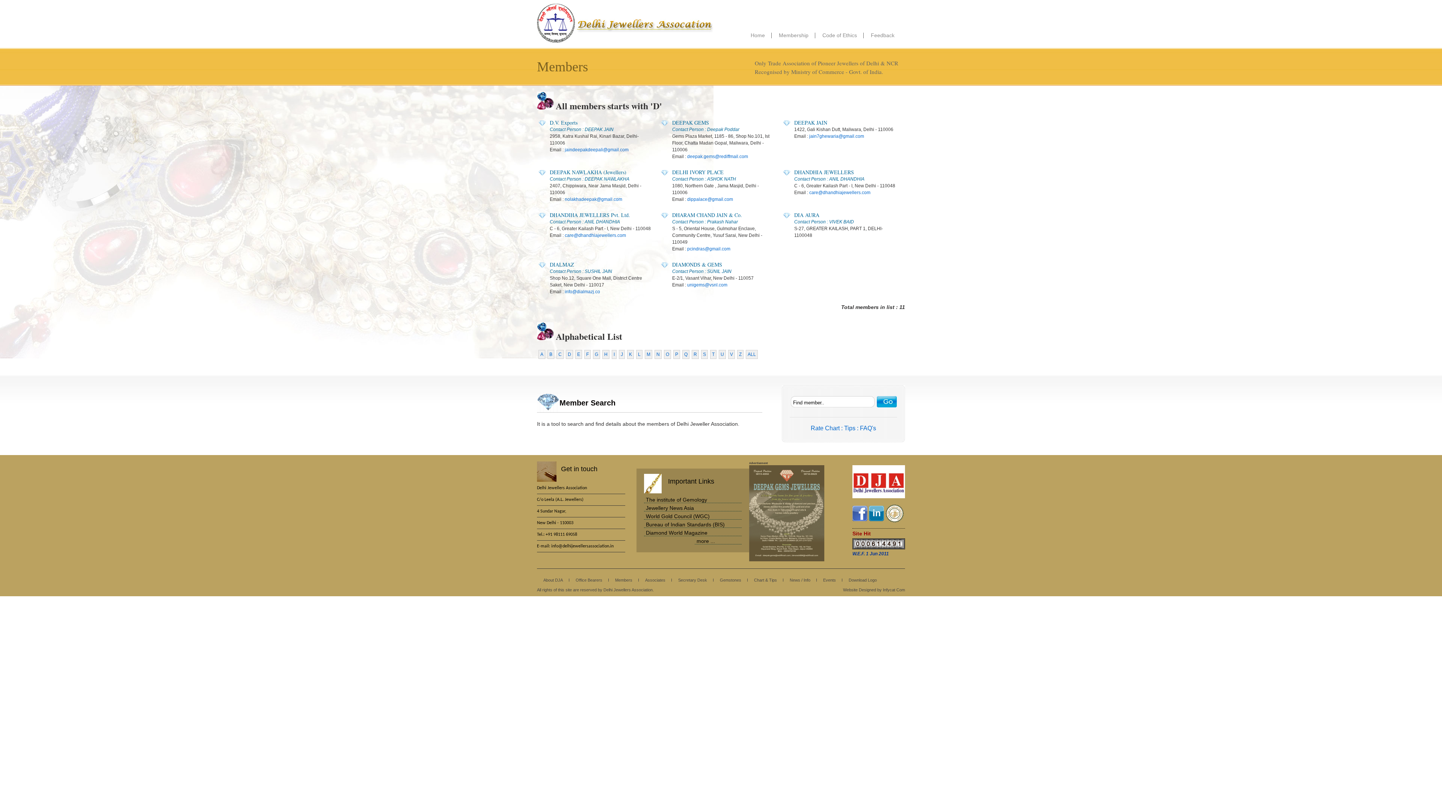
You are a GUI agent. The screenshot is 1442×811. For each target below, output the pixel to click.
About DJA (553, 580)
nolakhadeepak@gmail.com (593, 199)
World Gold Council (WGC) (678, 516)
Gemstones (730, 580)
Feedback (882, 35)
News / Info (800, 580)
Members (623, 580)
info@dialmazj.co (582, 291)
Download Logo (863, 580)
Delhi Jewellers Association (625, 23)
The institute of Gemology (676, 500)
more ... (706, 541)
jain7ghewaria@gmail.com (836, 136)
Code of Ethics (839, 35)
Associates (655, 580)
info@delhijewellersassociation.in (582, 546)
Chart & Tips (765, 580)
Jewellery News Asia (670, 508)
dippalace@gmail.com (710, 199)
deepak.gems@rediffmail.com (717, 156)
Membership (793, 35)
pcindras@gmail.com (708, 249)
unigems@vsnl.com (707, 285)
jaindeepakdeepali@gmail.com (597, 149)
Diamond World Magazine (676, 533)
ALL (752, 354)
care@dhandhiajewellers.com (839, 192)
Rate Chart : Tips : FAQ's (843, 428)
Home (758, 35)
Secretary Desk (692, 580)
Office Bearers (589, 580)
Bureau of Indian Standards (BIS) (685, 525)
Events (829, 580)
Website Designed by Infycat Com (874, 590)
